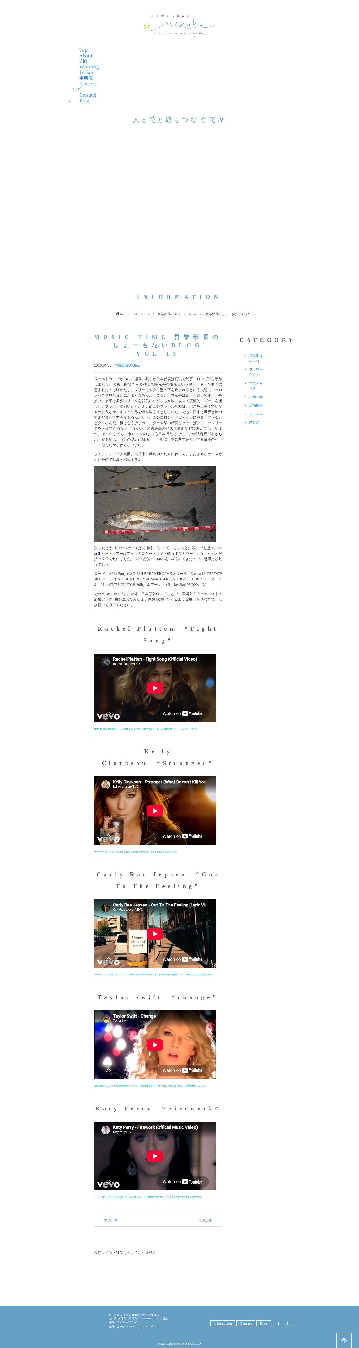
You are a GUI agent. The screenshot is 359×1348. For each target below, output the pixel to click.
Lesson (87, 72)
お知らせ (256, 397)
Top (83, 49)
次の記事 (206, 1220)
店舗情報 (256, 405)
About (86, 55)
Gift (83, 61)
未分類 (254, 422)
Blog (84, 100)
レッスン (256, 414)
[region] (179, 213)
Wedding (89, 66)
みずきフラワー (179, 26)
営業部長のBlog (169, 314)
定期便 (86, 78)
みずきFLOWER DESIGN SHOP (84, 1321)
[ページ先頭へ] (344, 1340)
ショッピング (84, 86)
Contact (87, 94)
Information (141, 314)
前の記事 (110, 1220)
